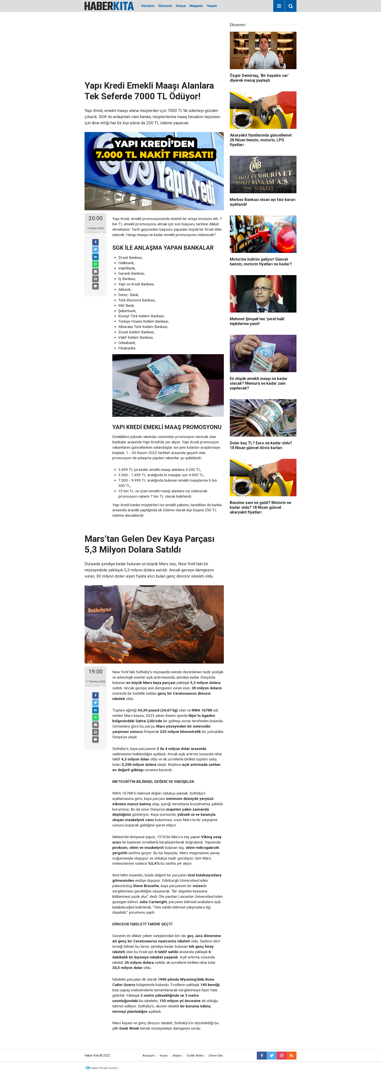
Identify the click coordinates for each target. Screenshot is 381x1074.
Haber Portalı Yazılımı (104, 1068)
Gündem (147, 6)
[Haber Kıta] (109, 6)
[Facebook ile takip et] (262, 1056)
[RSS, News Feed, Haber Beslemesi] (291, 1056)
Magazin (196, 6)
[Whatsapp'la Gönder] (95, 264)
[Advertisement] (154, 50)
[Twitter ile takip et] (272, 1056)
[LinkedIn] (95, 257)
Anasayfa (148, 1055)
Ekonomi (165, 6)
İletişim (177, 1055)
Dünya (181, 6)
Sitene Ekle (216, 1055)
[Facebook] (95, 242)
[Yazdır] (95, 279)
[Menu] (279, 6)
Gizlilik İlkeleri (195, 1055)
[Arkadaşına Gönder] (95, 271)
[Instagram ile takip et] (282, 1056)
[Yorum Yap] (95, 286)
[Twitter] (95, 249)
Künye (164, 1055)
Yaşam (212, 6)
